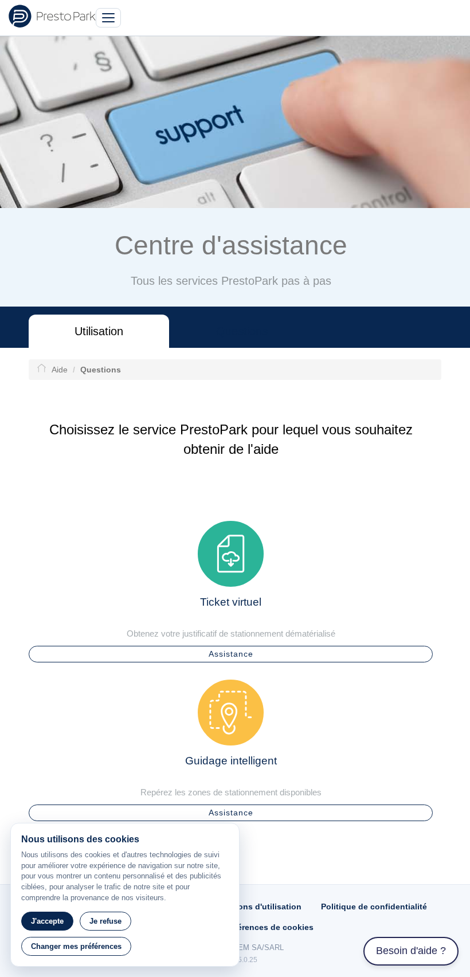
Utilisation (99, 331)
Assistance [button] (231, 653)
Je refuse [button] (105, 921)
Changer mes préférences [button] (76, 946)
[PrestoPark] (52, 16)
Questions (242, 331)
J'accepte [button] (47, 921)
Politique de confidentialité (374, 906)
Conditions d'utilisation (255, 906)
